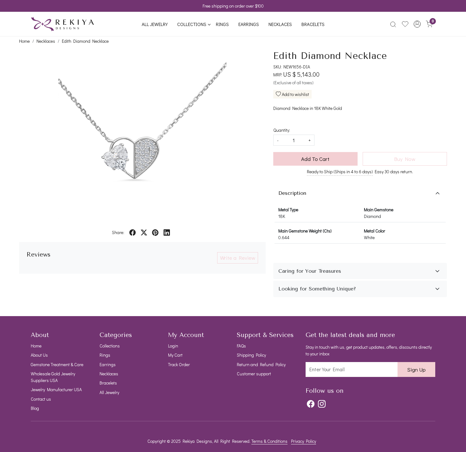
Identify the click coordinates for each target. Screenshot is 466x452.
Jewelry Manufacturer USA (56, 389)
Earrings (248, 24)
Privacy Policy (303, 441)
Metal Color (374, 231)
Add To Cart (315, 158)
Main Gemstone (378, 210)
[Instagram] (322, 404)
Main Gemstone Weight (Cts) (305, 231)
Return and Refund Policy (261, 364)
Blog (35, 408)
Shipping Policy (251, 355)
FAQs (241, 346)
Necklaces (280, 24)
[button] (417, 24)
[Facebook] (311, 404)
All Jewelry (155, 24)
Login (173, 346)
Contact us (41, 399)
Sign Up (416, 369)
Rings (222, 24)
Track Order (179, 364)
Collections (191, 24)
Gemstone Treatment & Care (57, 364)
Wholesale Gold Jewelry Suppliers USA (53, 377)
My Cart (175, 355)
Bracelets (313, 24)
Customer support (254, 374)
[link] (393, 24)
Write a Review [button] (237, 257)
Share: (118, 232)
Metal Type (288, 210)
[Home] (62, 24)
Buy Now (404, 158)
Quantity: (281, 130)
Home (36, 346)
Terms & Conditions (269, 441)
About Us (39, 355)
